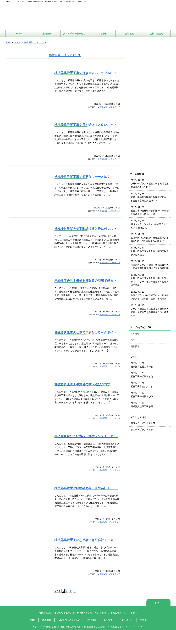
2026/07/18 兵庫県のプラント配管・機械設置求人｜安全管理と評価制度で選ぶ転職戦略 (150, 264)
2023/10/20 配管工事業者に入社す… (142, 385)
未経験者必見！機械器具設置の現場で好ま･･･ (86, 280)
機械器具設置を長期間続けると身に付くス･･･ (86, 228)
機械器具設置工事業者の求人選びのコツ (82, 384)
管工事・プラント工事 (142, 429)
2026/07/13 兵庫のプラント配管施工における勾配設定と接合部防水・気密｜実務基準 (150, 295)
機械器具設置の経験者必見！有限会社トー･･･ (86, 488)
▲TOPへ (158, 602)
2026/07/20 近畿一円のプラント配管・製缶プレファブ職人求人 (150, 251)
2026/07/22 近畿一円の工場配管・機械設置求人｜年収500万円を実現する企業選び (150, 238)
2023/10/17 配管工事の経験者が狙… (142, 395)
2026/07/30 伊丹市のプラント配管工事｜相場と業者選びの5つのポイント (150, 183)
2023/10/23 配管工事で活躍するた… (142, 375)
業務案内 (46, 33)
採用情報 (101, 33)
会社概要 (129, 33)
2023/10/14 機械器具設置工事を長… (142, 405)
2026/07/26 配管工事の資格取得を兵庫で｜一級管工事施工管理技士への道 (150, 211)
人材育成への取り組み (74, 33)
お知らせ (135, 333)
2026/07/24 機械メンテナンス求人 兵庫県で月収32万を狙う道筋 (149, 224)
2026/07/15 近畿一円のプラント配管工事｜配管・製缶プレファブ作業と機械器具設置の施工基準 (150, 280)
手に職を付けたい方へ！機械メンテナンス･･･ (86, 436)
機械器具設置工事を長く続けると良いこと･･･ (86, 125)
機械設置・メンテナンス (35, 42)
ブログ (143, 620)
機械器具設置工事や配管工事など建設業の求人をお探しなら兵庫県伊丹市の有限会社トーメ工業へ (88, 613)
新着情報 (135, 346)
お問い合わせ (156, 33)
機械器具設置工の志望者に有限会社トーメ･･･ (86, 540)
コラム (17, 42)
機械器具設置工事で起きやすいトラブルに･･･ (86, 73)
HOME (19, 33)
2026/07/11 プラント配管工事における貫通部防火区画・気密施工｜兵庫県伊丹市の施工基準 (150, 310)
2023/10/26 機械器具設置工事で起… (142, 365)
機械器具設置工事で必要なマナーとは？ (82, 176)
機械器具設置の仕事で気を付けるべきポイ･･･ (86, 332)
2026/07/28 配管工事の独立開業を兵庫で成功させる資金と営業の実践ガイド (150, 197)
